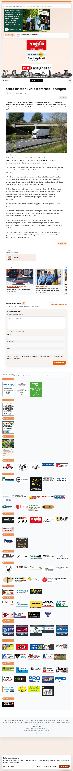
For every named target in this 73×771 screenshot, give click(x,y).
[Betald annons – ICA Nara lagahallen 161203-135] (62, 466)
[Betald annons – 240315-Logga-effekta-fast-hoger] (8, 507)
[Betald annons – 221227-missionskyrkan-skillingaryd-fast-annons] (36, 568)
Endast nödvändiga (50, 766)
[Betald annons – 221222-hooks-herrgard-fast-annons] (22, 467)
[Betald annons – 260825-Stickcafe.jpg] (22, 388)
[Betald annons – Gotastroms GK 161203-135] (36, 647)
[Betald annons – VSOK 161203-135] (60, 657)
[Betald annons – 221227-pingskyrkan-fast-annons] (8, 580)
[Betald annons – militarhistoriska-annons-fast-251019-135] (34, 689)
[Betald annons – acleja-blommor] (48, 520)
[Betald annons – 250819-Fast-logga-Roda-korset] (8, 529)
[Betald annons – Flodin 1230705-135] (22, 556)
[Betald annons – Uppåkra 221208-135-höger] (8, 603)
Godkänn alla (64, 766)
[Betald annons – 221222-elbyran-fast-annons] (60, 497)
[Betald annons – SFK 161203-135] (8, 656)
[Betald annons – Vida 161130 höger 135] (8, 615)
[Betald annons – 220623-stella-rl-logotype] (8, 556)
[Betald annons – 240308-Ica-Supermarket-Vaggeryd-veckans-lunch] (8, 466)
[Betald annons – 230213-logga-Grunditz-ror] (8, 498)
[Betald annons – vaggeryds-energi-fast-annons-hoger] (8, 704)
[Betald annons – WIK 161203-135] (48, 656)
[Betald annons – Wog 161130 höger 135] (48, 615)
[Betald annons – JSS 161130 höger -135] (48, 604)
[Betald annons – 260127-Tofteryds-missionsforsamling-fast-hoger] (48, 569)
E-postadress (11, 341)
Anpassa (38, 766)
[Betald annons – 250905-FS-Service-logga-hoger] (22, 507)
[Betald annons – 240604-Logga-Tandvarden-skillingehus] (20, 496)
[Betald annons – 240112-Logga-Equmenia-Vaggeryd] (62, 567)
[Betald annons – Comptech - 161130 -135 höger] (20, 615)
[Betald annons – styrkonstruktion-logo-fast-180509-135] (22, 604)
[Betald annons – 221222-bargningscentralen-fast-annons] (8, 592)
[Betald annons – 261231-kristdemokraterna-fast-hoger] (62, 629)
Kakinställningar (36, 733)
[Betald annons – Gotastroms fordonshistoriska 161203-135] (22, 689)
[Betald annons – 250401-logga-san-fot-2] (36, 484)
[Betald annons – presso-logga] (36, 604)
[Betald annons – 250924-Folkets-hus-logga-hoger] (22, 543)
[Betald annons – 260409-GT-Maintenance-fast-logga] (22, 480)
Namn (9, 334)
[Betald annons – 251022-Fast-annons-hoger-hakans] (48, 507)
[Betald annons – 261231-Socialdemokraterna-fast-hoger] (22, 630)
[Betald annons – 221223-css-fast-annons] (48, 479)
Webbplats (10, 349)
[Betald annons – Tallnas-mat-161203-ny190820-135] (36, 467)
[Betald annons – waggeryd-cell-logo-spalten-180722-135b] (62, 604)
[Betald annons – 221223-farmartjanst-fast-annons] (8, 479)
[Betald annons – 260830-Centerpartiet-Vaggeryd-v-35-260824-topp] (36, 20)
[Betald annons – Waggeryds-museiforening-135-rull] (48, 679)
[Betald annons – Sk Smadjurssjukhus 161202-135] (34, 508)
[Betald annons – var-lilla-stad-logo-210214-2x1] (22, 520)
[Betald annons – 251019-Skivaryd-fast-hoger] (20, 679)
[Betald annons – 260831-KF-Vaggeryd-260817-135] (8, 427)
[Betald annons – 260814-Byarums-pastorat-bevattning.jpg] (8, 447)
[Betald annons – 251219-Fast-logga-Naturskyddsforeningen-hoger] (8, 669)
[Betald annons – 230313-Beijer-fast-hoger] (62, 519)
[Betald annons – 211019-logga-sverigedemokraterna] (48, 628)
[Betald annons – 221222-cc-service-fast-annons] (22, 591)
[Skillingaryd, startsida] (36, 80)
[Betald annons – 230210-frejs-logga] (8, 541)
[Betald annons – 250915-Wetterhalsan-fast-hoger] (62, 480)
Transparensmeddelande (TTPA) (12, 36)
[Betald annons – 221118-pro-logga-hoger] (60, 679)
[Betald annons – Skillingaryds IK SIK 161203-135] (22, 647)
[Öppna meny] (70, 80)
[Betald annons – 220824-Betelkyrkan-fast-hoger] (60, 579)
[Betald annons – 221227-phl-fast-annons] (36, 68)
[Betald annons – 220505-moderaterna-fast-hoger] (8, 630)
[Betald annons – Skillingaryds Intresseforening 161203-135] (48, 670)
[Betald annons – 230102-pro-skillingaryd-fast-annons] (34, 679)
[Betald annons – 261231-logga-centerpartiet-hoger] (36, 630)
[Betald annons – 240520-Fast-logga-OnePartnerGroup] (62, 557)
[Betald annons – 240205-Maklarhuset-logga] (48, 555)
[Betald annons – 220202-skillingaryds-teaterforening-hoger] (48, 691)
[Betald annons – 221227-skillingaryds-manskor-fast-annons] (36, 669)
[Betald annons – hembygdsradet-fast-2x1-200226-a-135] (8, 689)
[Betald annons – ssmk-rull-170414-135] (62, 647)
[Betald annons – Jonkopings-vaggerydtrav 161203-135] (48, 647)
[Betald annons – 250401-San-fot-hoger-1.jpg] (34, 498)
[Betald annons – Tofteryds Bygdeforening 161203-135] (8, 679)
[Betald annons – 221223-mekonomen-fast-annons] (36, 591)
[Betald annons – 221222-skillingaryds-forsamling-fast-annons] (22, 567)
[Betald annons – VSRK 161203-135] (34, 657)
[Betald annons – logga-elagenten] (36, 45)
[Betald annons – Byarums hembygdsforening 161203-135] (62, 670)
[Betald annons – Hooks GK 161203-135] (8, 647)
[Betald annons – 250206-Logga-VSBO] (36, 556)
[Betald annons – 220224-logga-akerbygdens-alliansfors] (34, 579)
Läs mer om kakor (8, 766)
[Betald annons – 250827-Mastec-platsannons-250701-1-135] (8, 409)
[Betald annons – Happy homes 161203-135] (8, 520)
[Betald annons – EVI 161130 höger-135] (34, 615)
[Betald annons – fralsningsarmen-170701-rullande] (48, 580)
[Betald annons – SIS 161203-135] (20, 656)
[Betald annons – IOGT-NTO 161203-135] (22, 670)
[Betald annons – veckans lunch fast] (48, 464)
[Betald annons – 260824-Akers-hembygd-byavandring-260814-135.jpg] (36, 389)
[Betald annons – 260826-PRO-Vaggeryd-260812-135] (8, 389)
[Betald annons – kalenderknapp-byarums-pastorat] (36, 56)
